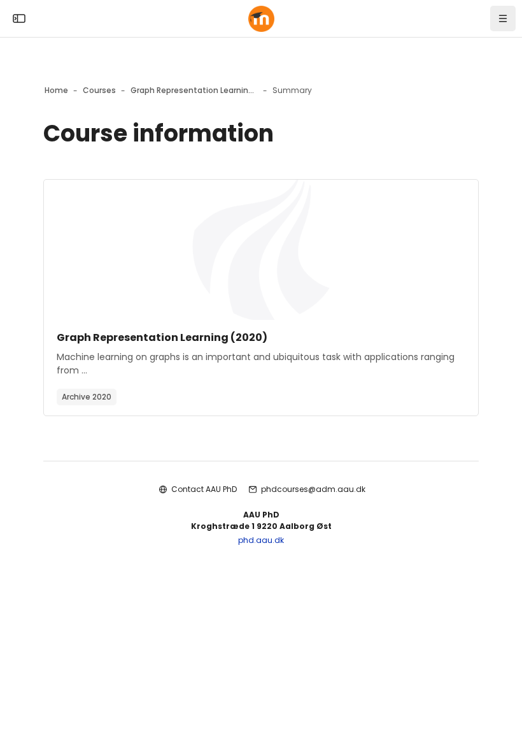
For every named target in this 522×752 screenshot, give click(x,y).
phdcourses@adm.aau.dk (313, 489)
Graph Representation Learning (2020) (162, 337)
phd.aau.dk (261, 540)
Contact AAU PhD (204, 489)
